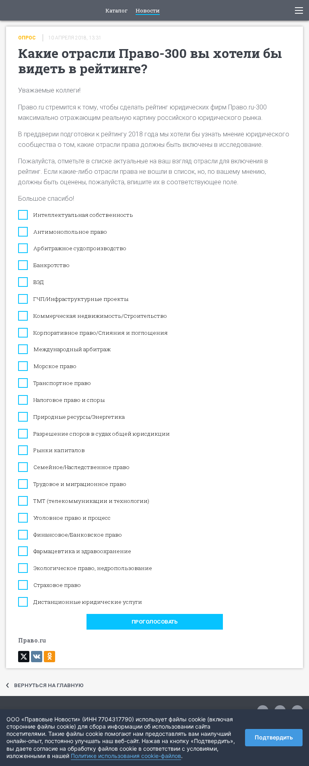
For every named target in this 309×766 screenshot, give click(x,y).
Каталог (116, 11)
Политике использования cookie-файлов (126, 755)
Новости (148, 11)
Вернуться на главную (49, 685)
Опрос (27, 38)
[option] (154, 358)
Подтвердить (274, 737)
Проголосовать (155, 621)
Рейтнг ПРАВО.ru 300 (12, 10)
